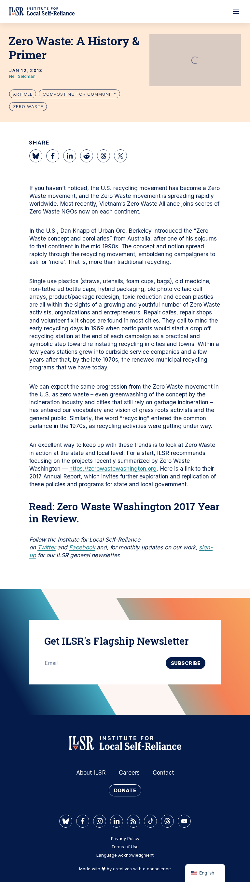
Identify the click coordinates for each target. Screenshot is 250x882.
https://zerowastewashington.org (113, 468)
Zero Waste (28, 106)
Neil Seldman (22, 76)
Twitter (46, 547)
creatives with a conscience (142, 868)
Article (23, 94)
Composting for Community (80, 94)
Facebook (82, 547)
